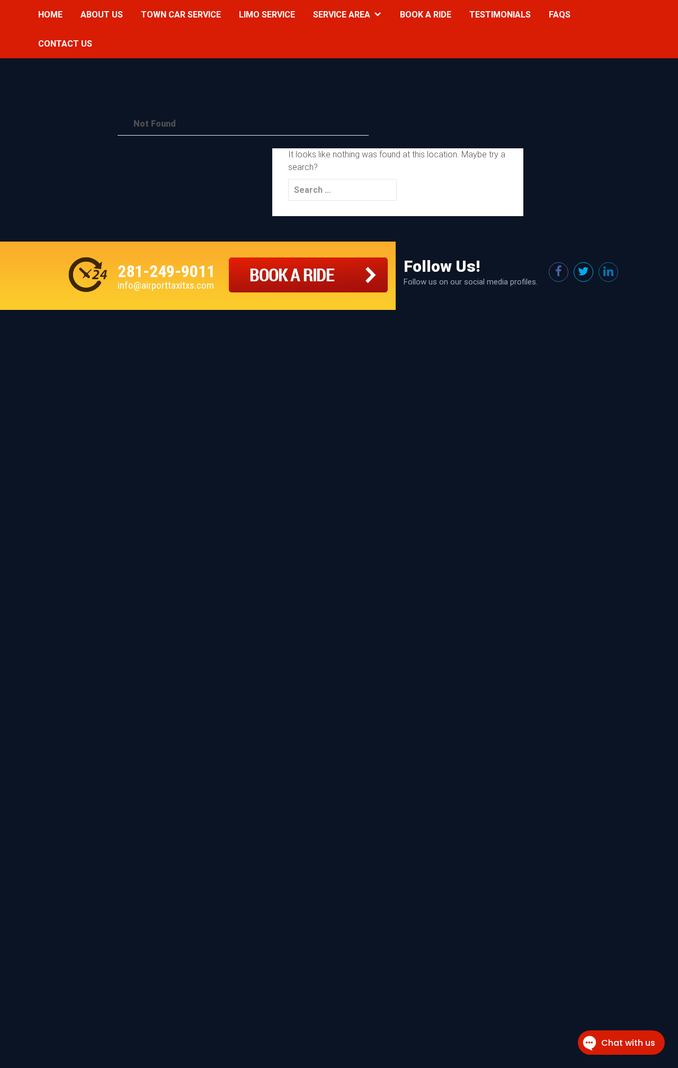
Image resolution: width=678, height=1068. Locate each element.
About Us (102, 15)
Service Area (341, 15)
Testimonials (500, 15)
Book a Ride (425, 15)
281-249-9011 (166, 271)
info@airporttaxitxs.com (166, 285)
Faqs (559, 15)
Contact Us (65, 44)
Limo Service (267, 15)
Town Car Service (181, 15)
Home (50, 15)
